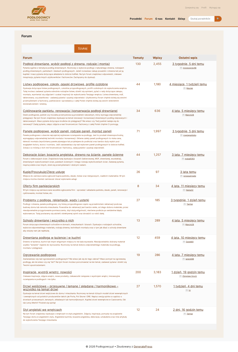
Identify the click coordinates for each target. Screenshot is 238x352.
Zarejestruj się (192, 7)
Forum (148, 18)
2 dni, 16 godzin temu (188, 309)
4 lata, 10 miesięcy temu (188, 237)
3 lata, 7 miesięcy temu (188, 154)
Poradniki (136, 18)
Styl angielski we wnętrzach (42, 309)
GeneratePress (143, 346)
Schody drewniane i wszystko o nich (48, 220)
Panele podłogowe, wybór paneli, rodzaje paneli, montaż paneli (67, 131)
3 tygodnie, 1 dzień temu (188, 200)
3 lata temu (188, 172)
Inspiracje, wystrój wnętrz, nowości (47, 272)
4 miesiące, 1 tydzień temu (188, 84)
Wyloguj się (214, 7)
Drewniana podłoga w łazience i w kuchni (52, 237)
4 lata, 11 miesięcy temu (188, 186)
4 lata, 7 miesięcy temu (188, 255)
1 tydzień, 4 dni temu (188, 286)
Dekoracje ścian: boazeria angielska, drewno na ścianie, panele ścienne (73, 154)
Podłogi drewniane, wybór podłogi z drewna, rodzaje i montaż (66, 64)
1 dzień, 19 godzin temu (188, 272)
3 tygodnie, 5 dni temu (188, 64)
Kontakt (170, 18)
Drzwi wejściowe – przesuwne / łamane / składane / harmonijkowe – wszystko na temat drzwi (70, 287)
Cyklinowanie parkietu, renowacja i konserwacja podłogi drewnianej (70, 111)
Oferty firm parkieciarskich (41, 186)
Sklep (181, 18)
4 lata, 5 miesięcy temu (188, 111)
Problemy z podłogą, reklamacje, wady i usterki (56, 200)
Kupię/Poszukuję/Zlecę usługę (44, 172)
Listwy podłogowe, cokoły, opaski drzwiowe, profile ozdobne (65, 84)
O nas (158, 18)
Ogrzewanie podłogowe (39, 255)
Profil (203, 7)
